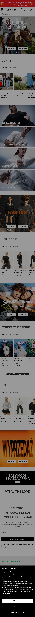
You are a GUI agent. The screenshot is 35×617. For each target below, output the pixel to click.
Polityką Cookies (23, 591)
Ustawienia (17, 607)
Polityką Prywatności (7, 593)
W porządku (17, 601)
